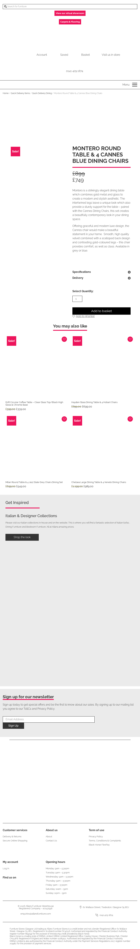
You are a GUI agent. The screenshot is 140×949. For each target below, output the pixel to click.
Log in (6, 868)
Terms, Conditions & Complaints (105, 840)
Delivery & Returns (12, 836)
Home (6, 93)
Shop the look (22, 537)
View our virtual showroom (70, 13)
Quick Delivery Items (20, 93)
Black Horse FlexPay (99, 844)
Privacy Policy (96, 836)
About (49, 836)
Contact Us (51, 840)
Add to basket (101, 311)
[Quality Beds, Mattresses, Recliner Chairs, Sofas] (70, 36)
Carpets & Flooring (70, 22)
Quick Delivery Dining (42, 93)
